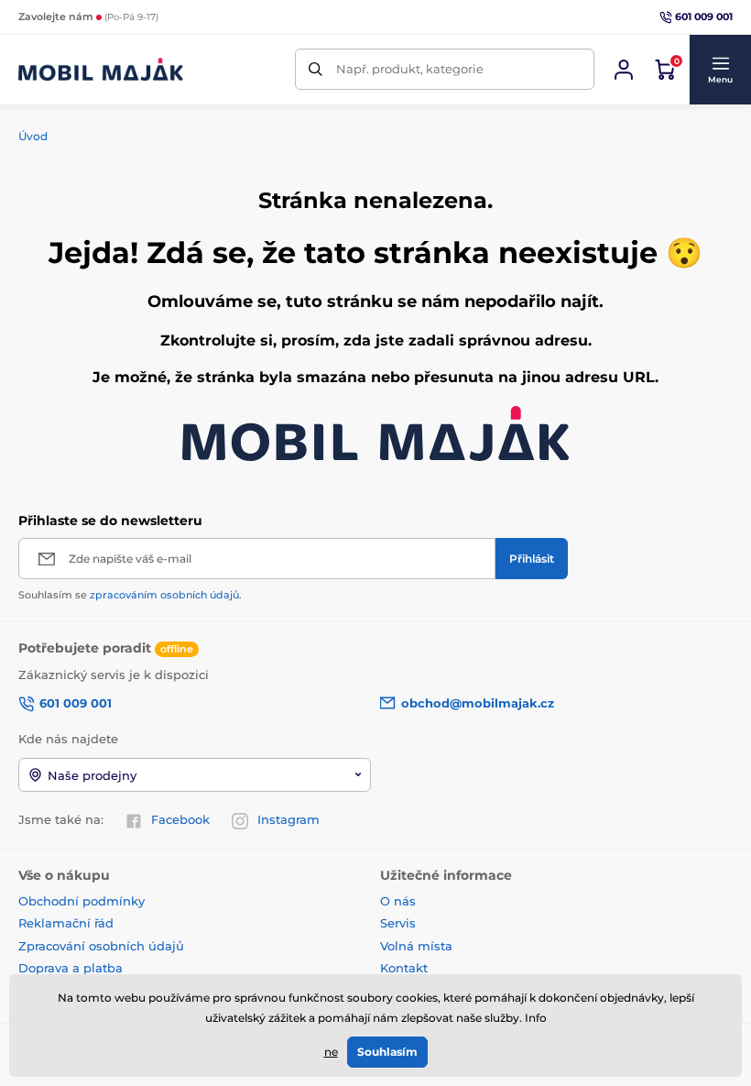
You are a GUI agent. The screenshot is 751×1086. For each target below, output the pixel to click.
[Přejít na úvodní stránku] (100, 69)
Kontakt (404, 967)
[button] (720, 69)
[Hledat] (315, 69)
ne (331, 1052)
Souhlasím (387, 1052)
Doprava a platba (70, 967)
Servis (398, 923)
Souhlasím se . (130, 594)
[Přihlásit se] (624, 69)
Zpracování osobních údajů (101, 945)
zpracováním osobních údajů (164, 594)
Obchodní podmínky (81, 901)
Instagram (288, 819)
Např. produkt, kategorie (410, 68)
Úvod (33, 136)
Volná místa (416, 945)
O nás (398, 901)
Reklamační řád (66, 923)
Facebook (180, 819)
